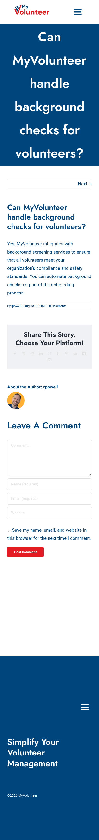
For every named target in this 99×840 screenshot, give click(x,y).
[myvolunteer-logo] (32, 7)
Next (82, 183)
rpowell (16, 306)
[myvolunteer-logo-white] (28, 700)
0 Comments (58, 306)
